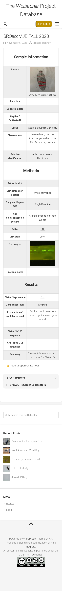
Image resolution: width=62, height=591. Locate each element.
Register (10, 503)
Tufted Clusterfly (20, 468)
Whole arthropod (42, 193)
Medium (42, 304)
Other (42, 236)
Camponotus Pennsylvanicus (27, 441)
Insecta (49, 154)
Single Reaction (43, 204)
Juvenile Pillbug (19, 477)
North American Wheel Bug (26, 450)
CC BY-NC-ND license (30, 554)
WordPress (29, 538)
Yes (42, 297)
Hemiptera (42, 158)
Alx (50, 538)
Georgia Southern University (42, 127)
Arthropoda (38, 154)
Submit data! (44, 23)
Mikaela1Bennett (42, 42)
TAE (43, 229)
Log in (9, 510)
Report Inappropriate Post (24, 365)
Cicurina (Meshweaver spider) (27, 459)
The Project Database (31, 10)
